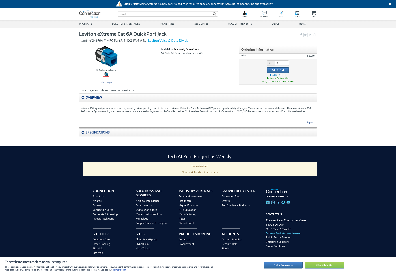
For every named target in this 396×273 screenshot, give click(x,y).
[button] (201, 53)
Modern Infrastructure (149, 214)
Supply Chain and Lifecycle (151, 223)
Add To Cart (278, 70)
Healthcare (185, 200)
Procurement (186, 243)
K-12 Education (187, 209)
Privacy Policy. (119, 270)
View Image (106, 82)
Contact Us (274, 214)
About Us (98, 196)
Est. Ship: (166, 53)
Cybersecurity (144, 205)
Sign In (226, 248)
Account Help (229, 243)
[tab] (198, 97)
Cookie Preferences (283, 265)
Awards (97, 200)
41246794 (96, 40)
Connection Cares (103, 209)
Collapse (308, 122)
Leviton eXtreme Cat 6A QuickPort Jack (123, 34)
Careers (97, 205)
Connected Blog (231, 196)
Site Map (98, 252)
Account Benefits (232, 239)
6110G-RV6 (131, 40)
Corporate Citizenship (105, 214)
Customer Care (101, 239)
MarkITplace (143, 248)
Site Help (98, 248)
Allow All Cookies (324, 265)
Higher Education (189, 205)
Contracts (184, 239)
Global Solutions (275, 246)
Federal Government (191, 196)
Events (226, 200)
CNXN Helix (142, 243)
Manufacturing (187, 214)
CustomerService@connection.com (283, 233)
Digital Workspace (146, 209)
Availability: (167, 49)
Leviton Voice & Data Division (169, 40)
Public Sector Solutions (279, 237)
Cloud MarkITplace (146, 239)
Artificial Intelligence (147, 200)
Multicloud (142, 218)
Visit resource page (194, 3)
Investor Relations (103, 218)
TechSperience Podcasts (236, 205)
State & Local (186, 223)
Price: (244, 55)
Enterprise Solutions (278, 241)
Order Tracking (101, 243)
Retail (182, 218)
